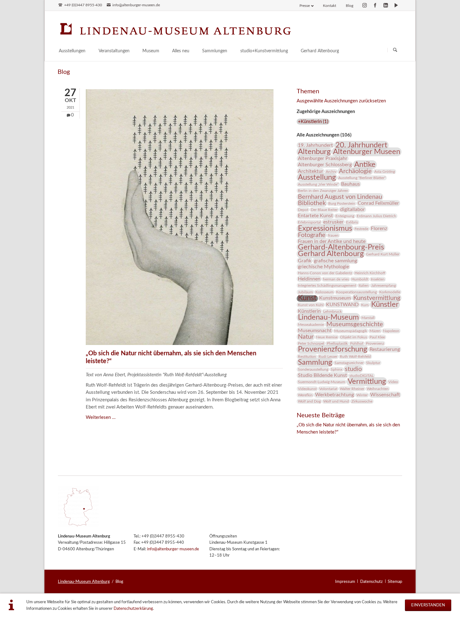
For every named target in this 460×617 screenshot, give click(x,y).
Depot (303, 210)
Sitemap (395, 581)
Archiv (331, 171)
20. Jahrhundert (361, 145)
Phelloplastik (337, 343)
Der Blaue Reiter (324, 210)
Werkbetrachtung (334, 394)
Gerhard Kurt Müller (382, 254)
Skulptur (373, 363)
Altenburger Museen (366, 152)
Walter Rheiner (352, 389)
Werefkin (305, 395)
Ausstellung (317, 177)
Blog (349, 6)
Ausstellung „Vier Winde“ (318, 184)
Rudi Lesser (328, 356)
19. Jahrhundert (315, 145)
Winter (362, 395)
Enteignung (344, 216)
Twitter (314, 441)
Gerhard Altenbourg (331, 254)
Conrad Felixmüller (378, 203)
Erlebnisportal (309, 222)
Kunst (307, 298)
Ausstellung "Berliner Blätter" (362, 178)
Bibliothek (312, 203)
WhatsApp (339, 441)
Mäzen (375, 331)
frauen (333, 235)
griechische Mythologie (323, 266)
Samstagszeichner (349, 363)
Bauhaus (350, 184)
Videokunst (307, 389)
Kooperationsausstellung (356, 292)
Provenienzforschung (332, 349)
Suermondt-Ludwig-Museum (321, 382)
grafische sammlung (335, 260)
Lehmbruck (332, 311)
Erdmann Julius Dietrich (376, 216)
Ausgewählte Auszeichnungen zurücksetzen (341, 101)
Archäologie (355, 171)
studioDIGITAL (362, 376)
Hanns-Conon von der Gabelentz (325, 273)
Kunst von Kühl (311, 305)
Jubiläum (305, 292)
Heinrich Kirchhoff (370, 273)
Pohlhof (356, 343)
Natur (306, 337)
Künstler (385, 304)
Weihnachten (378, 389)
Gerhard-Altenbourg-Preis (341, 247)
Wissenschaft (385, 394)
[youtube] (396, 5)
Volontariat (328, 389)
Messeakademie (311, 324)
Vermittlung (367, 381)
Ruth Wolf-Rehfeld (355, 356)
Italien (364, 285)
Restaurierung (385, 349)
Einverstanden (428, 605)
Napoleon (391, 331)
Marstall (368, 318)
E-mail (327, 441)
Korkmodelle (389, 292)
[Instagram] (364, 5)
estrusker (333, 221)
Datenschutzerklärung (133, 608)
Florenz (379, 228)
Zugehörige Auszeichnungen (326, 111)
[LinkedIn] (386, 5)
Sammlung (315, 362)
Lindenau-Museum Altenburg (84, 581)
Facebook (302, 441)
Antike (365, 164)
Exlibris (352, 222)
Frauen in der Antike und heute (331, 241)
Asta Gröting (384, 171)
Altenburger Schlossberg (325, 164)
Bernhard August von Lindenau (340, 197)
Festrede (361, 229)
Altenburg (314, 152)
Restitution (307, 356)
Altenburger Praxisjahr (322, 158)
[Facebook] (375, 5)
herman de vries (336, 279)
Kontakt (329, 6)
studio (353, 369)
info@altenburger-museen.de (173, 549)
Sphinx (336, 369)
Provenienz (375, 343)
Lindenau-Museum (328, 317)
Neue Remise (327, 337)
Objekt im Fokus (353, 337)
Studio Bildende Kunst (322, 375)
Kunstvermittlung (376, 298)
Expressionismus (325, 228)
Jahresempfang (383, 285)
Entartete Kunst (315, 215)
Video (393, 382)
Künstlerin (309, 311)
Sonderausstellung (313, 369)
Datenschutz (371, 581)
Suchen (395, 50)
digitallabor (352, 209)
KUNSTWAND (342, 304)
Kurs (365, 305)
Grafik (304, 260)
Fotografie (311, 235)
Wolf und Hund (336, 401)
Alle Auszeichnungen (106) (324, 135)
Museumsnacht (315, 330)
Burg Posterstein (341, 203)
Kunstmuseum (335, 298)
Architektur (310, 171)
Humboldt (359, 279)
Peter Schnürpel (311, 343)
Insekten (378, 279)
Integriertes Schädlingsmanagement (327, 285)
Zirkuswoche (361, 401)
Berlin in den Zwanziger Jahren (323, 191)
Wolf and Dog (309, 401)
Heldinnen (309, 278)
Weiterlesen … (100, 417)
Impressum (345, 581)
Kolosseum (324, 292)
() (313, 121)
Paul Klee (377, 337)
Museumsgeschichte (354, 324)
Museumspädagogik (350, 331)
